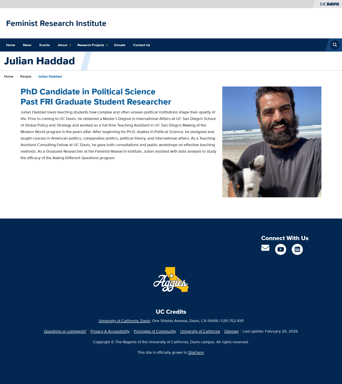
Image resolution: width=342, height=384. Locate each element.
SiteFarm (196, 352)
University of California (200, 331)
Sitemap (231, 331)
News (27, 45)
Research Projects (90, 45)
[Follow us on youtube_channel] (280, 249)
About (62, 45)
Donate (119, 45)
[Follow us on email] (265, 249)
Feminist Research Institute (56, 23)
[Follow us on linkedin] (297, 249)
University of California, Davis (124, 320)
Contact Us (141, 45)
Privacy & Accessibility (110, 331)
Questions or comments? (65, 331)
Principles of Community (155, 331)
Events (44, 45)
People (25, 76)
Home (10, 45)
